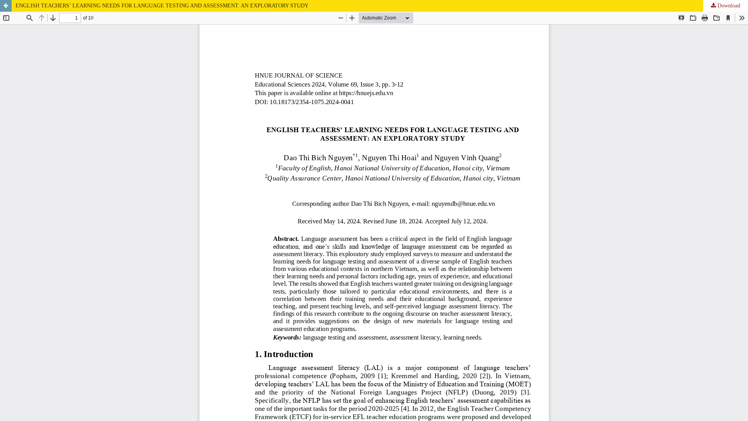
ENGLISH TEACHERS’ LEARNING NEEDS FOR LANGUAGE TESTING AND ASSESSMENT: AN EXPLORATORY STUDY (162, 6)
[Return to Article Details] (6, 6)
